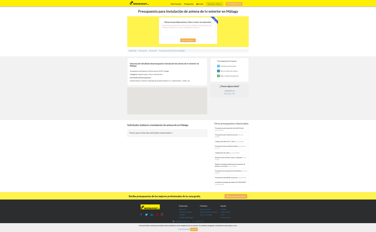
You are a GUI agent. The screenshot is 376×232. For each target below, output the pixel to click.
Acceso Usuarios (205, 209)
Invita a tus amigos (206, 215)
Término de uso (226, 217)
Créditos (182, 215)
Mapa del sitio (225, 212)
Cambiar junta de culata (227, 153)
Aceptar (193, 229)
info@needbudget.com (182, 221)
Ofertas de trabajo (185, 212)
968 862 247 (229, 93)
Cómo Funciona (176, 4)
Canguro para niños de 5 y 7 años (229, 141)
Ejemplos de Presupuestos (208, 212)
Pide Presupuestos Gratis (236, 196)
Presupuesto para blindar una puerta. (230, 177)
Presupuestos (189, 4)
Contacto (224, 209)
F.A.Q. (223, 215)
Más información (184, 229)
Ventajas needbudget (186, 217)
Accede (200, 4)
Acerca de (182, 209)
